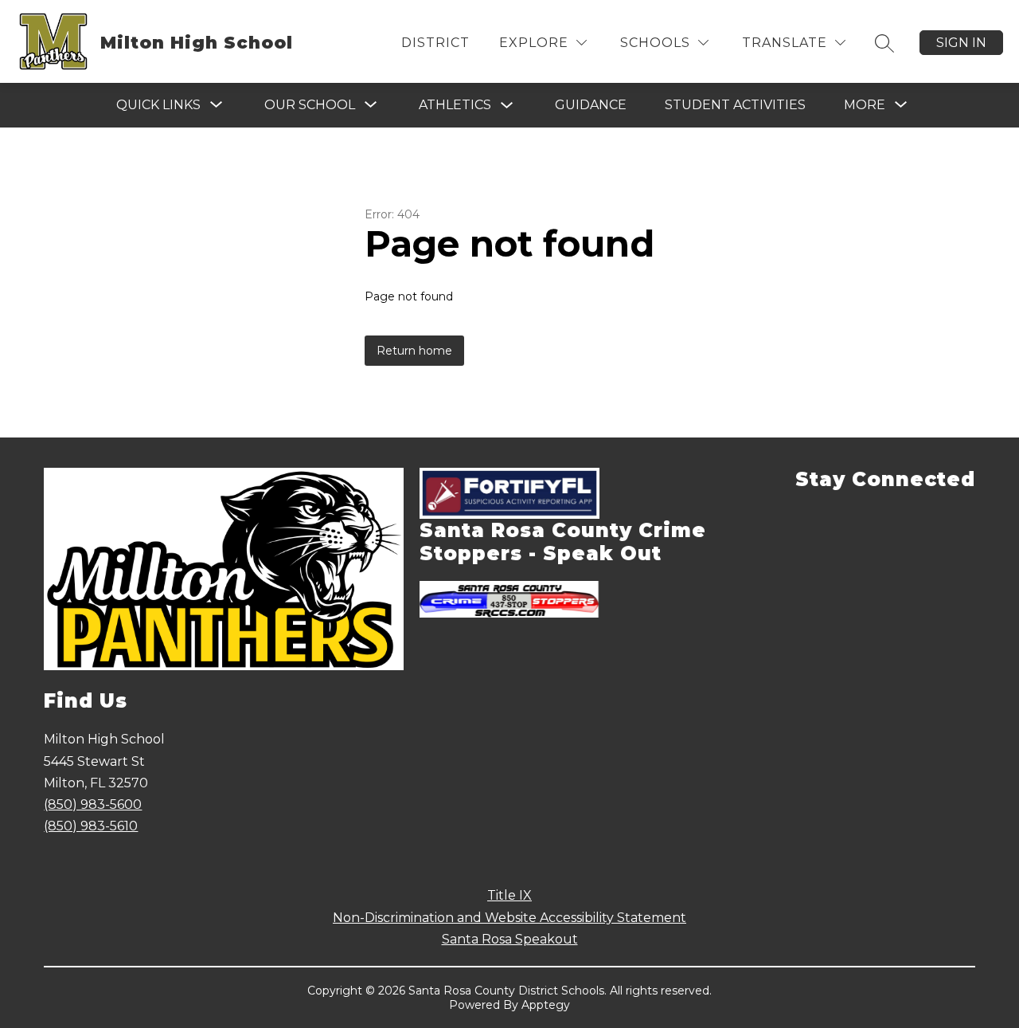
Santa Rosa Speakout (510, 939)
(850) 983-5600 (93, 804)
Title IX (509, 895)
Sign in (961, 42)
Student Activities (735, 104)
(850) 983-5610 (91, 826)
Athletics (455, 104)
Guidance (591, 104)
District (435, 42)
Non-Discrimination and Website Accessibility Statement (509, 917)
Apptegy (545, 1005)
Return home (414, 350)
